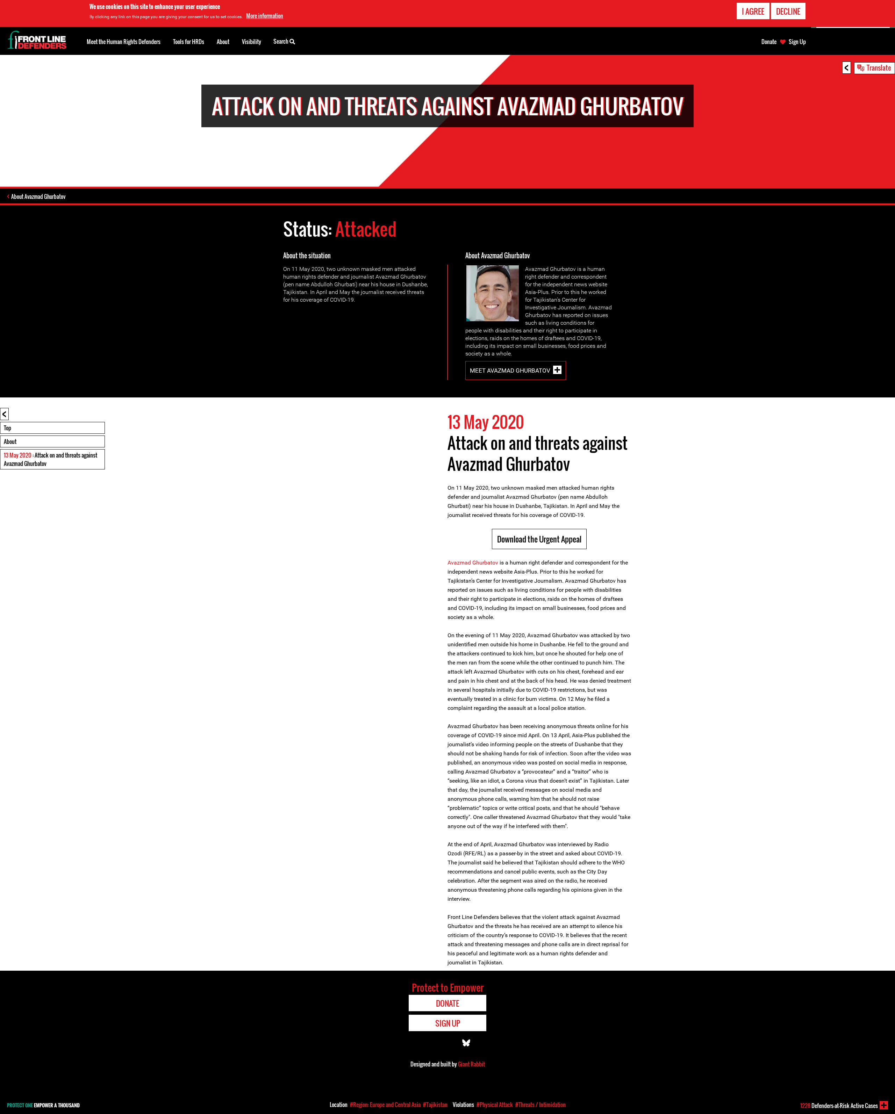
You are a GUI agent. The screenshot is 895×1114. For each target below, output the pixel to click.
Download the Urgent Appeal (539, 539)
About (10, 441)
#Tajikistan (435, 1104)
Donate (768, 41)
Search (281, 41)
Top (7, 428)
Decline (788, 11)
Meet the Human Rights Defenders (123, 41)
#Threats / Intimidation (540, 1104)
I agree (753, 11)
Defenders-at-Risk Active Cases (839, 1105)
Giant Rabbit (471, 1064)
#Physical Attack (495, 1104)
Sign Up (797, 41)
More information (264, 16)
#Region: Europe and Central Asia (385, 1104)
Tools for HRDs (188, 41)
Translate (879, 67)
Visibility (251, 41)
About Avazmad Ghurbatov (38, 196)
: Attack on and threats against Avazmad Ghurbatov (50, 459)
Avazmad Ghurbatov (473, 562)
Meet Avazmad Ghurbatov (510, 370)
